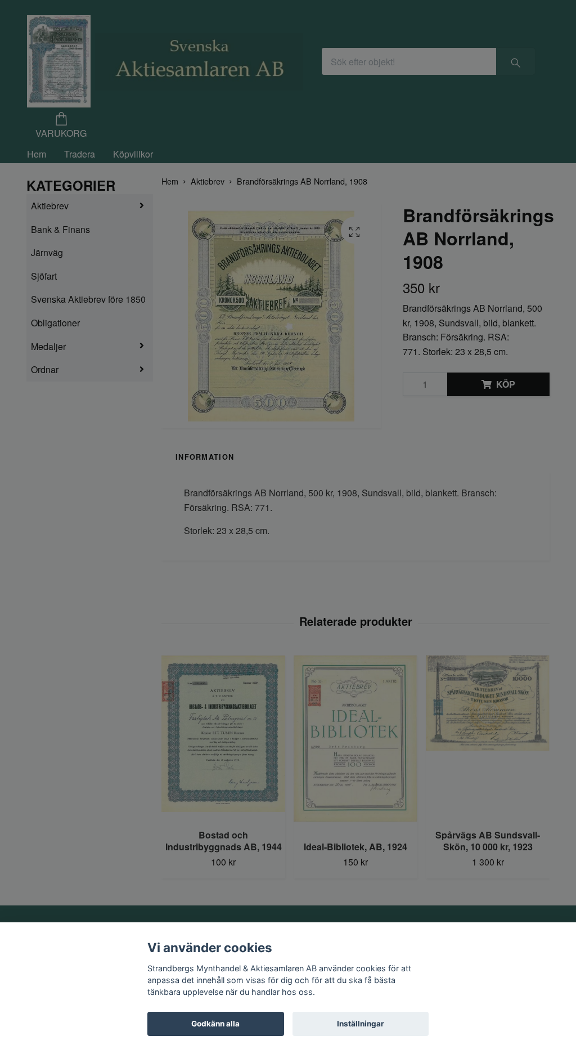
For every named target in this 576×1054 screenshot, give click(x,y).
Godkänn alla (215, 1023)
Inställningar (360, 1023)
